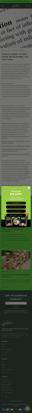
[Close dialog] (29, 188)
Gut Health (16, 203)
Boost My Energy (16, 207)
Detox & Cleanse (16, 211)
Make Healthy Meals (16, 215)
